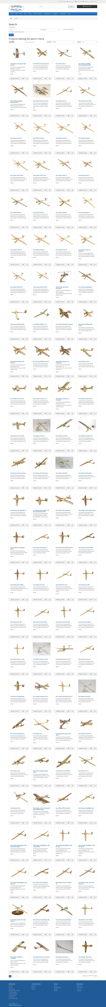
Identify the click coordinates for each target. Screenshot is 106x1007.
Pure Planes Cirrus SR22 (17, 436)
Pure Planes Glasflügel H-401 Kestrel (18, 883)
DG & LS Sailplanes (38, 13)
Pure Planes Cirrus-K (39, 436)
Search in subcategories (68, 29)
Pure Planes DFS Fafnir (85, 473)
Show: (79, 42)
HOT (12, 13)
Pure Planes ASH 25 (61, 138)
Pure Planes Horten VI (62, 957)
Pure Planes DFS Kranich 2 (63, 510)
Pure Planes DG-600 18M (63, 622)
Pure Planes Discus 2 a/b (17, 659)
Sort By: (49, 42)
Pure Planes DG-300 (84, 585)
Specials (56, 990)
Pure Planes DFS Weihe (16, 585)
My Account (79, 986)
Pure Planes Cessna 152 (17, 398)
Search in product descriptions (17, 32)
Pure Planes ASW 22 (61, 250)
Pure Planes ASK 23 (38, 212)
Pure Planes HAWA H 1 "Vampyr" (16, 957)
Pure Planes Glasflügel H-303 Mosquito (87, 846)
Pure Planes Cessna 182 (85, 398)
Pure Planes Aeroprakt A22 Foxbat (18, 64)
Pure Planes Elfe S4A (84, 696)
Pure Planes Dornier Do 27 (40, 696)
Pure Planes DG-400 (16, 622)
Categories (55, 13)
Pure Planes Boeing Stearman (64, 324)
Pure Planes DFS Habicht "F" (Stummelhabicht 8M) (41, 511)
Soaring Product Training (14, 990)
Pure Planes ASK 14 (84, 175)
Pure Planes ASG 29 (15, 138)
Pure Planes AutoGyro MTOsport (62, 287)
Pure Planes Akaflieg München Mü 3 (16, 101)
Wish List (79, 989)
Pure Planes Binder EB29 (17, 324)
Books (30, 13)
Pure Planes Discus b (84, 659)
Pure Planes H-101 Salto (85, 919)
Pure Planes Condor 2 (62, 436)
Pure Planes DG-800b (85, 622)
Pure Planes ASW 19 (16, 250)
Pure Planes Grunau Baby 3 (63, 919)
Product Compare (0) (29, 42)
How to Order (12, 989)
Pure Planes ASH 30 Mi (16, 175)
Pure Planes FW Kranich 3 (63, 808)
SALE (21, 13)
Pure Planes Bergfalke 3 (85, 287)
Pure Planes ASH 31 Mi (39, 175)
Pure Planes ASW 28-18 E (40, 287)
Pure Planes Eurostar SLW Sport (63, 734)
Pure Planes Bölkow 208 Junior (85, 324)
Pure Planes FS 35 (15, 808)
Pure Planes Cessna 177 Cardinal (62, 399)
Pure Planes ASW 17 (84, 212)
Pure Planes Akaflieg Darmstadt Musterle (85, 64)
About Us (11, 986)
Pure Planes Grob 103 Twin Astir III (18, 920)
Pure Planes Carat (84, 361)
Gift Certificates (57, 987)
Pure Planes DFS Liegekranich (87, 510)
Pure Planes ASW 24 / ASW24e (85, 250)
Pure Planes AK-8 (60, 63)
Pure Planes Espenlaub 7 (17, 733)
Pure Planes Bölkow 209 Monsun (17, 362)
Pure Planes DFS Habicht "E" (18, 510)
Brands (55, 986)
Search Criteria (12, 27)
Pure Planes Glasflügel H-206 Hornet (64, 846)
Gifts (25, 13)
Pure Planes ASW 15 (61, 212)
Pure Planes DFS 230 (61, 473)
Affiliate (56, 989)
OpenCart (16, 1004)
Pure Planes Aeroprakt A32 (41, 63)
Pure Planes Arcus (61, 101)
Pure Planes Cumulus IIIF (85, 436)
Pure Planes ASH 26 (84, 138)
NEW (17, 13)
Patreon (10, 987)
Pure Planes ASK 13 (61, 175)
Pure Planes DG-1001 (62, 585)
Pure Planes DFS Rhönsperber (64, 547)
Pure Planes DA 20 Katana (40, 473)
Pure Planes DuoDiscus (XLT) (64, 696)
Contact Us (34, 986)
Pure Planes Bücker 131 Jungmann (62, 362)
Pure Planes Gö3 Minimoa (40, 882)
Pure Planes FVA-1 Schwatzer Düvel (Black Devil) (41, 808)
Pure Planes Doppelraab (17, 696)
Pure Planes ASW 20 (38, 250)
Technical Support (13, 992)
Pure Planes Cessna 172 (40, 398)
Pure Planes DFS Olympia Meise (17, 548)
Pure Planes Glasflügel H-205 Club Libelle (41, 846)
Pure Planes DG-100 (38, 585)
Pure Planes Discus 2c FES (40, 659)
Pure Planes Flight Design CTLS (40, 771)
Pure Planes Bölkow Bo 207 (41, 361)
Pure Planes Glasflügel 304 (86, 808)
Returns (33, 987)
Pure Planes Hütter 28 (85, 957)
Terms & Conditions (13, 993)
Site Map (33, 989)
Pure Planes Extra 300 (85, 733)
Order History (80, 987)
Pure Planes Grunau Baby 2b (41, 919)
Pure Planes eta (37, 733)
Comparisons (63, 13)
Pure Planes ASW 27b (16, 287)
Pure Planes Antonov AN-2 (40, 101)
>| (17, 976)
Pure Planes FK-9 (15, 771)
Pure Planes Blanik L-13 (39, 324)
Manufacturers (47, 13)
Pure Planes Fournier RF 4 (63, 771)
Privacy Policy (12, 996)
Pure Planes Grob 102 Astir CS (63, 883)
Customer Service (12, 995)
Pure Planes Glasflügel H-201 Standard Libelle (18, 846)
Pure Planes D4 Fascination (18, 473)
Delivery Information (13, 998)
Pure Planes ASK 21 (15, 212)
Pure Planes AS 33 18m (85, 101)
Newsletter (79, 990)
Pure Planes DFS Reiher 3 (40, 547)
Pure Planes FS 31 (84, 771)
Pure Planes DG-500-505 (40, 622)
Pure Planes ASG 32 (38, 138)
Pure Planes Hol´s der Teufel (41, 957)
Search (16, 18)
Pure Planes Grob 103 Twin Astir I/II (86, 883)
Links (69, 13)
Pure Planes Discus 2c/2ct (63, 659)
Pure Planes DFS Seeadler (86, 547)
